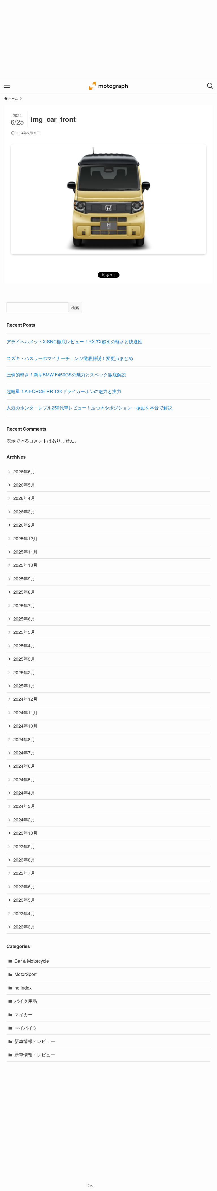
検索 (75, 307)
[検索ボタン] (210, 86)
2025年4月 (24, 645)
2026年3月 (24, 511)
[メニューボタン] (7, 86)
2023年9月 (24, 846)
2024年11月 (25, 712)
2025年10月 (25, 565)
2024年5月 (24, 779)
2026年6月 (24, 471)
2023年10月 (25, 833)
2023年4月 (24, 913)
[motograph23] (108, 86)
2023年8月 (24, 859)
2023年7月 (24, 873)
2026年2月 (24, 525)
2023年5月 (24, 900)
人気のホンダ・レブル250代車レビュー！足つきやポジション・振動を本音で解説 (89, 407)
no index (23, 987)
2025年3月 (24, 659)
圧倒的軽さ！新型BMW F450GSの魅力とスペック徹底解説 (66, 374)
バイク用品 (25, 1001)
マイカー (23, 1014)
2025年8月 (24, 592)
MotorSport (25, 974)
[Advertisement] (108, 39)
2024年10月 (25, 726)
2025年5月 (24, 632)
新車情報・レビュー (34, 1041)
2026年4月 (24, 498)
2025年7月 (24, 605)
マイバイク (25, 1028)
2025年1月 (24, 685)
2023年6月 (24, 886)
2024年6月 (24, 766)
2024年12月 (25, 699)
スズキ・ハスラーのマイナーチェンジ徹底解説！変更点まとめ (69, 358)
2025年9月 (24, 578)
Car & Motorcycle (31, 961)
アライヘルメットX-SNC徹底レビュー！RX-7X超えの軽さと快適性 (74, 341)
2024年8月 (24, 739)
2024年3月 (24, 806)
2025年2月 (24, 672)
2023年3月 (24, 926)
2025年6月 (24, 618)
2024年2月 (24, 819)
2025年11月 (25, 551)
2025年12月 (25, 538)
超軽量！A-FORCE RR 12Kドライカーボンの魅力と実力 (63, 391)
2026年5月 (24, 484)
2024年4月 (24, 792)
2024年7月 (24, 752)
